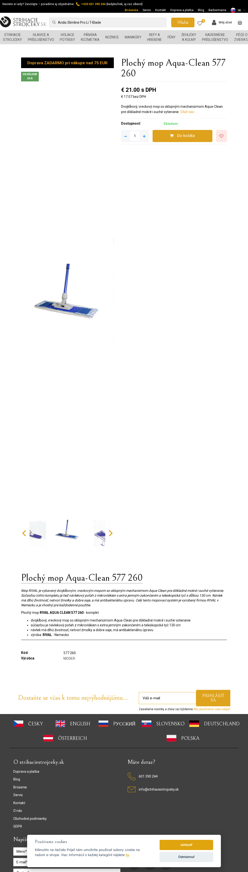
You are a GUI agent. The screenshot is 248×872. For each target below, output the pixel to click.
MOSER (69, 658)
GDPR (17, 826)
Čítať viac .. (188, 112)
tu (127, 855)
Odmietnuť (186, 857)
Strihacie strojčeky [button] (12, 37)
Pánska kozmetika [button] (90, 37)
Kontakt (160, 10)
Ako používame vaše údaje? (212, 709)
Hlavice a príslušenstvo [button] (41, 37)
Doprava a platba (182, 10)
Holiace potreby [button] (67, 37)
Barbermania (217, 10)
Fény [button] (172, 37)
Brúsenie (131, 10)
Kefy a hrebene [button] (154, 37)
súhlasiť (186, 845)
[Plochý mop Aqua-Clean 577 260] (67, 301)
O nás (17, 811)
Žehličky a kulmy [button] (188, 37)
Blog (201, 10)
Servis (147, 10)
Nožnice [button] (112, 37)
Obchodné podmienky (30, 819)
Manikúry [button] (133, 37)
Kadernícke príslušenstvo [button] (215, 37)
